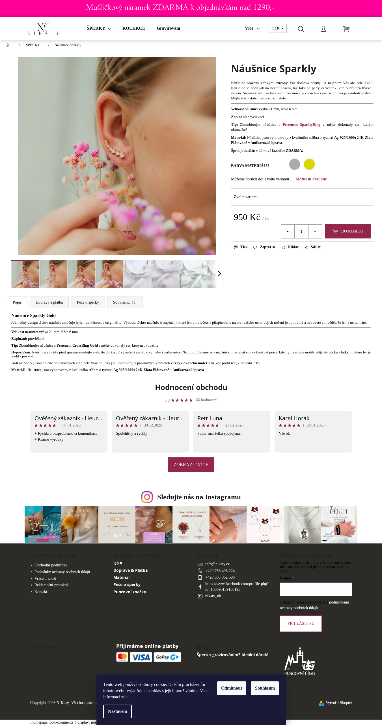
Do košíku (352, 231)
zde (124, 696)
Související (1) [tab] (125, 302)
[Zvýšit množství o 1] (315, 231)
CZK (276, 28)
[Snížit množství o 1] (288, 231)
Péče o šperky (127, 584)
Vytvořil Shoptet (339, 703)
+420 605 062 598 (220, 577)
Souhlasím (265, 688)
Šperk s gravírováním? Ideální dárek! (232, 654)
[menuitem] (99, 28)
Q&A (117, 563)
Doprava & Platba (130, 570)
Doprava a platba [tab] (49, 302)
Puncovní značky (129, 592)
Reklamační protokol (51, 585)
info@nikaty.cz (217, 564)
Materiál (121, 577)
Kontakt (40, 592)
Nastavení (117, 711)
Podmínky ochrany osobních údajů (62, 572)
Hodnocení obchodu (191, 387)
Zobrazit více (191, 464)
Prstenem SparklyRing (302, 124)
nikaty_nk (213, 596)
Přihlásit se (301, 623)
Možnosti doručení (311, 179)
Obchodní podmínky (50, 565)
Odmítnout (231, 688)
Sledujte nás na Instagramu (199, 497)
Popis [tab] (17, 302)
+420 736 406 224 (220, 571)
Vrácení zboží (45, 578)
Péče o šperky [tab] (88, 302)
